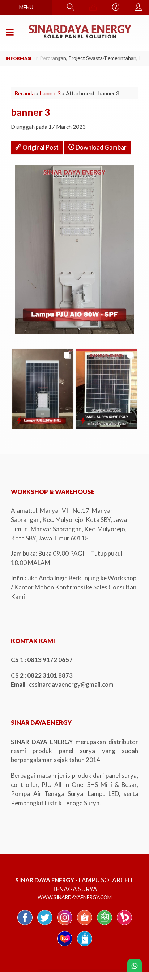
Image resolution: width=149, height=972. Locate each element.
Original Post (40, 147)
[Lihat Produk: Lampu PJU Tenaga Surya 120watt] (19, 420)
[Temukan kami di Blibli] (84, 945)
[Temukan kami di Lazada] (64, 945)
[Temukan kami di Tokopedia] (104, 924)
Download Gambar (100, 147)
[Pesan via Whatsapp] (93, 7)
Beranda (24, 93)
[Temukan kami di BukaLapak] (124, 924)
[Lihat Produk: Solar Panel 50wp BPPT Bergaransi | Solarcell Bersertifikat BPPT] (83, 420)
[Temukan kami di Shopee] (84, 924)
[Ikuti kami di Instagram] (64, 924)
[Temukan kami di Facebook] (25, 924)
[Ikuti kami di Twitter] (44, 924)
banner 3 (50, 93)
